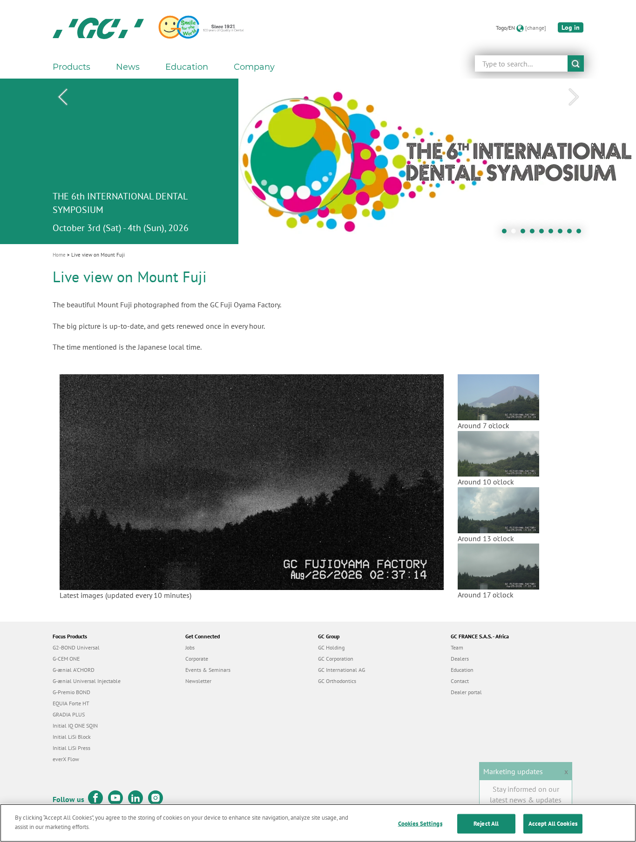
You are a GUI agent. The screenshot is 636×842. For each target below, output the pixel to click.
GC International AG (341, 669)
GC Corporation (335, 658)
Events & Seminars (207, 669)
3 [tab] (525, 233)
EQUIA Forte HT (71, 703)
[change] (535, 27)
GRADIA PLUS (69, 714)
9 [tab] (581, 233)
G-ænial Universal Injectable (87, 680)
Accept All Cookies (552, 824)
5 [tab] (543, 233)
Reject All (486, 824)
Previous (62, 97)
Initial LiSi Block (72, 736)
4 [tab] (534, 233)
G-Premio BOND (71, 692)
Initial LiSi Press (71, 747)
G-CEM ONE (66, 658)
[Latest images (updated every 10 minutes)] (252, 481)
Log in (571, 27)
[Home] (98, 28)
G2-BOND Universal (76, 647)
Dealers (460, 658)
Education (462, 669)
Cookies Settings (420, 824)
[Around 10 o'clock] (498, 452)
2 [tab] (516, 233)
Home (59, 255)
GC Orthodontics (337, 680)
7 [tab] (562, 233)
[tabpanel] (318, 161)
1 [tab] (506, 233)
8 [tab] (571, 233)
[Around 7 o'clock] (498, 396)
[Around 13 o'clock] (498, 509)
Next (573, 97)
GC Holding (331, 647)
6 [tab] (553, 233)
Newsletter (198, 680)
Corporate (196, 658)
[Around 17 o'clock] (498, 565)
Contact (460, 680)
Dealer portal (466, 692)
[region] (318, 823)
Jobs (190, 647)
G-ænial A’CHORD (74, 669)
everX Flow (66, 759)
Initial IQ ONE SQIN (75, 725)
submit (576, 63)
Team (457, 647)
